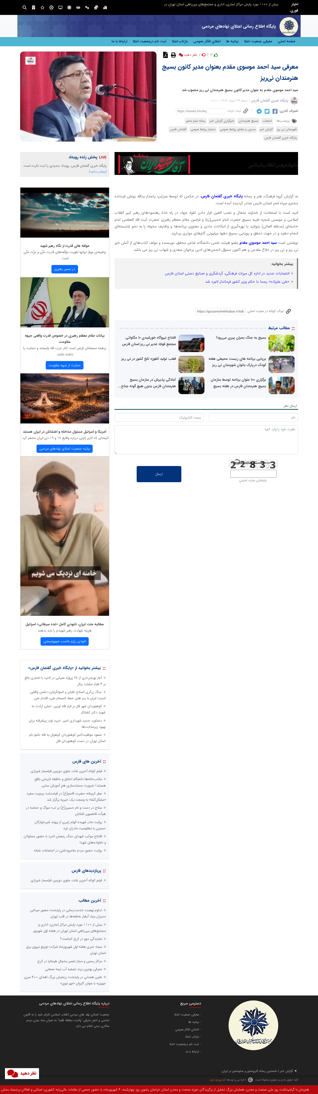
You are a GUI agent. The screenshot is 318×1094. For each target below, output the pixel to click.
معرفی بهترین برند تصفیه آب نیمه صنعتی (73, 969)
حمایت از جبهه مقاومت (65, 365)
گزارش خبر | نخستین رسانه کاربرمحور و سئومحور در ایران (257, 1071)
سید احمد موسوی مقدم (257, 243)
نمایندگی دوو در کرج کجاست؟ (81, 938)
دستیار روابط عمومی (203, 129)
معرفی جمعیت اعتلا (258, 41)
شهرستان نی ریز (287, 129)
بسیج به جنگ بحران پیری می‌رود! (241, 337)
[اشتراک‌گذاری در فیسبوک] (274, 111)
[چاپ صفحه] (173, 54)
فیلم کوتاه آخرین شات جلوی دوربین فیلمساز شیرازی (66, 771)
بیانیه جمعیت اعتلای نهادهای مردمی (65, 448)
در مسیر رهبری (64, 269)
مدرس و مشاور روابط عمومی (238, 129)
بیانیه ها (232, 41)
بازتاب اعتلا (180, 41)
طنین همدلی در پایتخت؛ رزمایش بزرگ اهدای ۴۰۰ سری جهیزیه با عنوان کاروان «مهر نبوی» (216, 4)
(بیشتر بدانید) (98, 171)
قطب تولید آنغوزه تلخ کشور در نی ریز (148, 359)
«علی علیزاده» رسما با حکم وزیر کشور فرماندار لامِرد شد (247, 282)
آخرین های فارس (86, 761)
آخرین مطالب (90, 900)
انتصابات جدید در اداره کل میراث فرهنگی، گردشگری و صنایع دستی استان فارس (227, 273)
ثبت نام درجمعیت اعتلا (149, 41)
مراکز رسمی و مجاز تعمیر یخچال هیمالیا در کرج (69, 961)
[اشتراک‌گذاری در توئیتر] (266, 111)
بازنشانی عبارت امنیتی (253, 480)
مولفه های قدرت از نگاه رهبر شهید (64, 246)
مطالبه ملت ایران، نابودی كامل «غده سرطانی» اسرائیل (64, 624)
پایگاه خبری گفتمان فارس (269, 100)
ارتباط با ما (119, 41)
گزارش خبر (266, 129)
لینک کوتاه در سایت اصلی (265, 311)
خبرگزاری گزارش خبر (222, 120)
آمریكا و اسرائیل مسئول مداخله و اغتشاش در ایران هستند (64, 431)
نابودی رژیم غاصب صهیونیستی (64, 641)
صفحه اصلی (286, 41)
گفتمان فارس (178, 129)
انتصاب (267, 120)
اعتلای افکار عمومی (207, 41)
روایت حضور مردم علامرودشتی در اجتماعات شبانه (68, 850)
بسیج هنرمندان (248, 120)
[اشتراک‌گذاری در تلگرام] (258, 111)
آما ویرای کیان (217, 1080)
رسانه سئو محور (195, 120)
